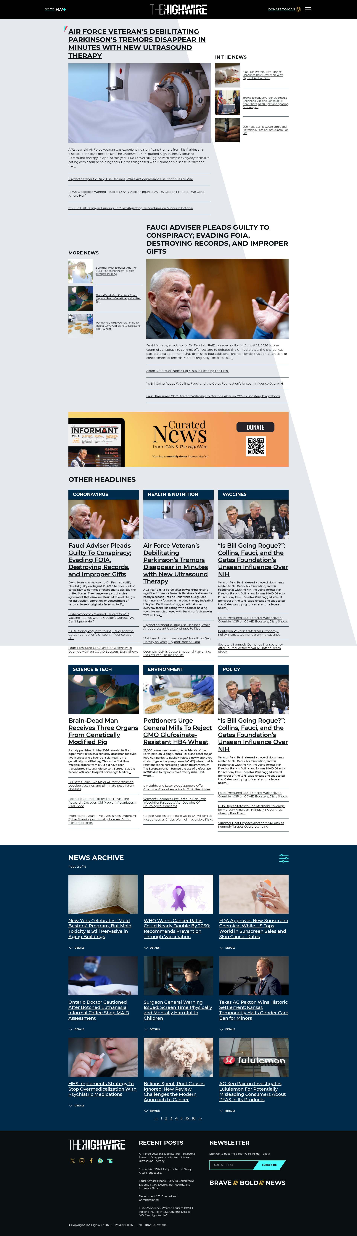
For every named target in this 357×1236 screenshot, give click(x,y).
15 (187, 1118)
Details (79, 948)
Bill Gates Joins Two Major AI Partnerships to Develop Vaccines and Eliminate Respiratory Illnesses (101, 786)
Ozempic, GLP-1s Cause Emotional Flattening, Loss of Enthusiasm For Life (265, 130)
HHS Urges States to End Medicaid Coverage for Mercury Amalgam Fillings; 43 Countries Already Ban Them (251, 810)
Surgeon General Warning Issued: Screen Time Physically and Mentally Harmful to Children (178, 1010)
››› (200, 1118)
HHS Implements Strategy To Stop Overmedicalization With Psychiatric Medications (102, 1089)
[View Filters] (284, 858)
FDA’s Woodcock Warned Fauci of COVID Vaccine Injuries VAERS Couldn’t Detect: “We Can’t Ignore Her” (101, 618)
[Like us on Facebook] (91, 1161)
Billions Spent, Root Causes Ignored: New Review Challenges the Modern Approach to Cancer (174, 1092)
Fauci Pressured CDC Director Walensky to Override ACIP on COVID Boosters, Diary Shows (213, 396)
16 (193, 1118)
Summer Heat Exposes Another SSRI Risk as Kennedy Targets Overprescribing (116, 271)
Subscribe (269, 1165)
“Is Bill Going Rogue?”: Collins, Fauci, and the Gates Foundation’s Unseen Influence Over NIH (214, 383)
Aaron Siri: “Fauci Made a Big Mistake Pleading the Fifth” (187, 370)
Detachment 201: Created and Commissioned (158, 1198)
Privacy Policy (124, 1225)
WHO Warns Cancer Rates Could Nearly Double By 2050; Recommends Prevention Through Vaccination (177, 929)
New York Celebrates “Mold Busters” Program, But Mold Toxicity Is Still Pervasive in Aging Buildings (99, 929)
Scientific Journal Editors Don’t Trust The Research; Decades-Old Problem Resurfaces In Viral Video (102, 802)
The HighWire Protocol (152, 1225)
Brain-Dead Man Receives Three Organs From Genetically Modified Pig (118, 298)
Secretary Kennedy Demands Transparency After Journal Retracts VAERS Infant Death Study (250, 648)
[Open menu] (308, 9)
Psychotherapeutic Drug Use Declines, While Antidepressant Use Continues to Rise (130, 179)
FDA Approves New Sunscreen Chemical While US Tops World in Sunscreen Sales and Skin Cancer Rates (253, 929)
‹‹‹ (156, 1118)
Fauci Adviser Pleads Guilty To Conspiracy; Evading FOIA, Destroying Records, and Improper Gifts (217, 239)
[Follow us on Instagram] (82, 1161)
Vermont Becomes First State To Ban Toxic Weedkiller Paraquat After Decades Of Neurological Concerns (174, 803)
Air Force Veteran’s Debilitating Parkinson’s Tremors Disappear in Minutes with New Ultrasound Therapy (137, 43)
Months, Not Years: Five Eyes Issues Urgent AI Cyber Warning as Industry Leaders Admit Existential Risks (102, 819)
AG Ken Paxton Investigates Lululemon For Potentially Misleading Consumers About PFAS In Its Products (252, 1092)
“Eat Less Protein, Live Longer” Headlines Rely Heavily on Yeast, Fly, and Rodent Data (263, 75)
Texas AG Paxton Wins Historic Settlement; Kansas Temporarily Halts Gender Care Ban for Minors (253, 1010)
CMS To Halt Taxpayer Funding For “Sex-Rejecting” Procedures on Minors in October (130, 208)
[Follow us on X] (72, 1161)
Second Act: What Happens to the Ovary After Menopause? (165, 1171)
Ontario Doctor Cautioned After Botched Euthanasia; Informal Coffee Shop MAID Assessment (98, 1010)
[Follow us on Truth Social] (110, 1161)
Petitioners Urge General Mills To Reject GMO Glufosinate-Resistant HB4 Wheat (118, 325)
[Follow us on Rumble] (100, 1161)
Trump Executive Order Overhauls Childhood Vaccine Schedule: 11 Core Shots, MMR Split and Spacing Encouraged (266, 103)
